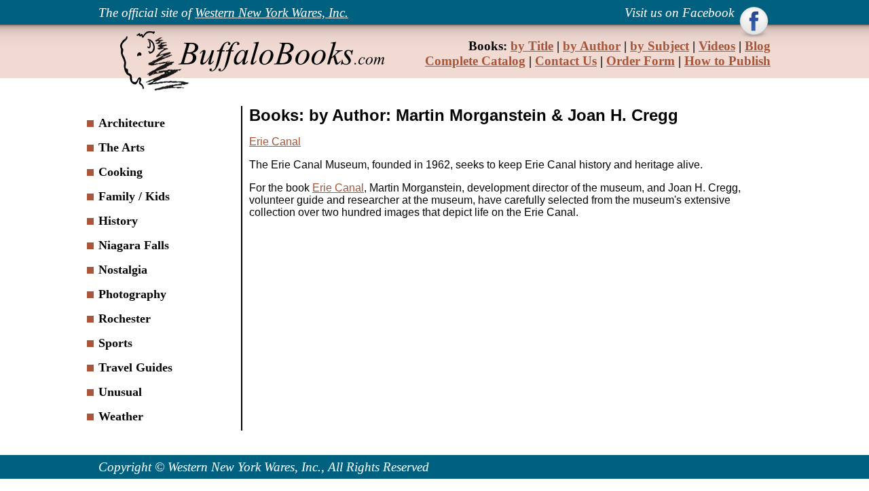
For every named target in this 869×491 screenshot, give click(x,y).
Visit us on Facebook (681, 12)
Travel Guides (135, 367)
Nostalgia (122, 269)
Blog (758, 46)
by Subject (659, 46)
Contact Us (566, 61)
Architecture (131, 123)
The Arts (121, 147)
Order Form (640, 61)
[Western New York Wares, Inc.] (251, 88)
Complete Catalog (475, 61)
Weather (120, 416)
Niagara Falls (133, 245)
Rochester (124, 318)
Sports (115, 343)
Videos (717, 46)
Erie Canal (275, 141)
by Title (532, 46)
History (118, 221)
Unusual (120, 392)
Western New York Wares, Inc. (271, 12)
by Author (592, 46)
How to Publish (727, 61)
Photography (132, 294)
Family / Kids (134, 196)
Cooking (120, 172)
